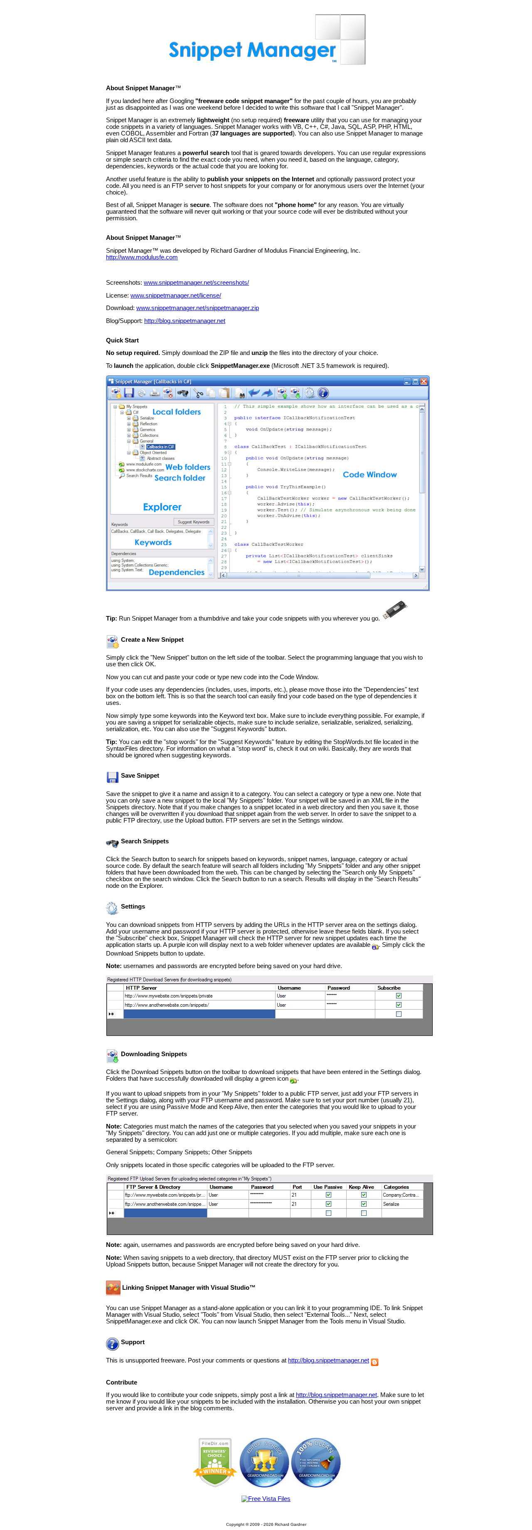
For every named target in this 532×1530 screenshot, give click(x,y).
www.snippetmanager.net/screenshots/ (196, 282)
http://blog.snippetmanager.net (184, 321)
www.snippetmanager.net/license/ (176, 295)
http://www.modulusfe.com (142, 257)
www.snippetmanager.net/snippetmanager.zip (197, 308)
